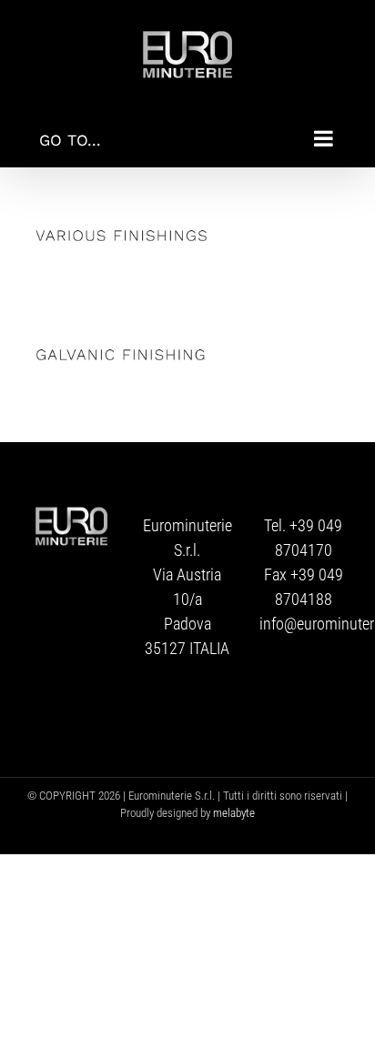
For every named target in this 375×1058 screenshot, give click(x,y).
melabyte (234, 813)
